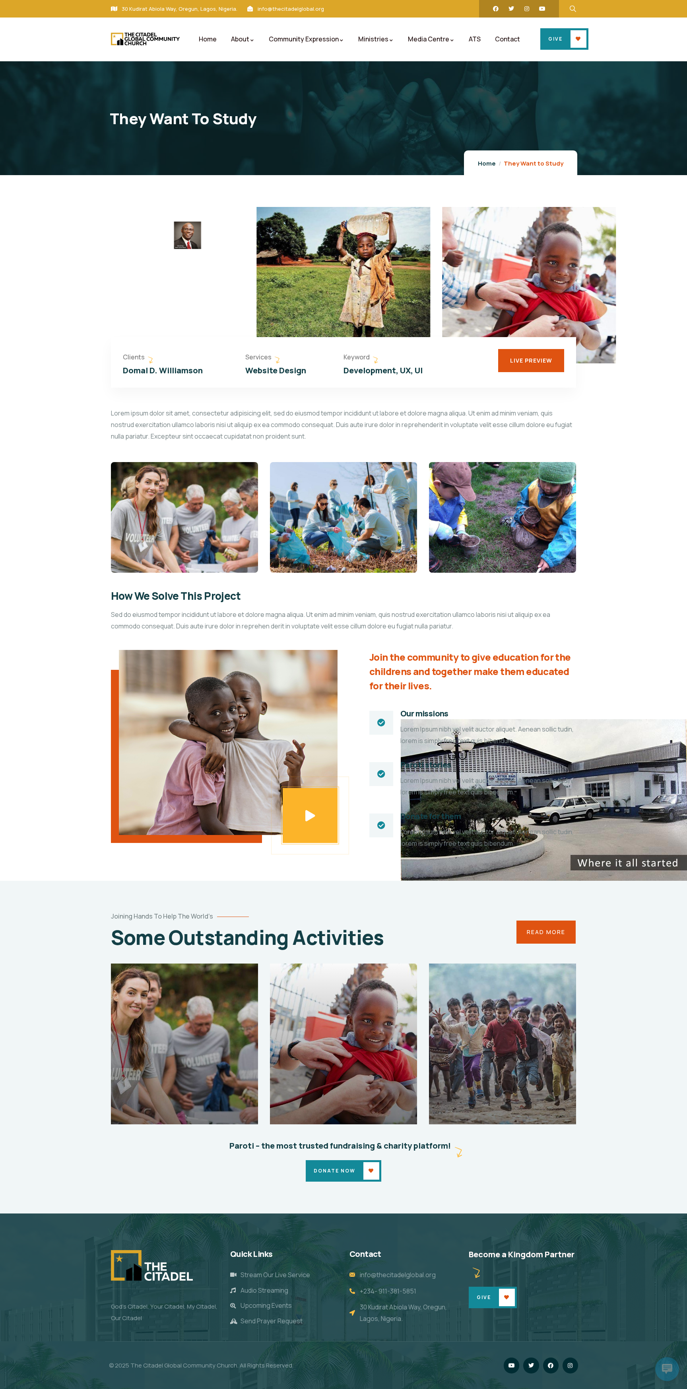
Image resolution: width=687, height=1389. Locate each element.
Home (487, 163)
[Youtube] (542, 9)
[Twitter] (511, 9)
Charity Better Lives (498, 1113)
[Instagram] (527, 9)
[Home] (145, 39)
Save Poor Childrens (339, 1113)
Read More (546, 932)
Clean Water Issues (178, 1113)
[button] (611, 284)
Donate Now (334, 1170)
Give (555, 38)
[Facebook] (496, 9)
